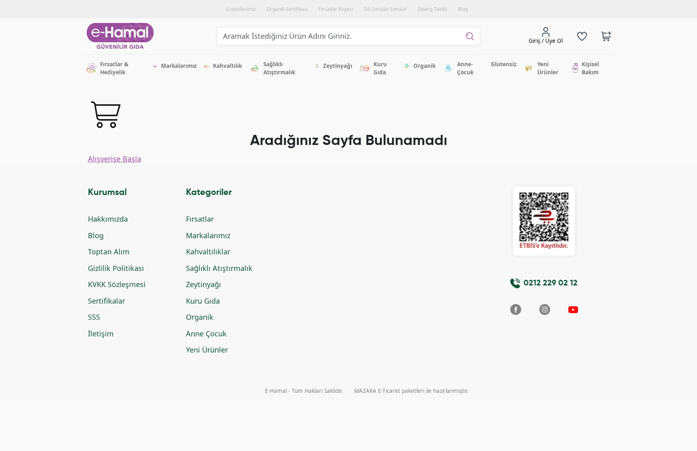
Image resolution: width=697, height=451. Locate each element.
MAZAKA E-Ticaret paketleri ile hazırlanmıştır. (411, 390)
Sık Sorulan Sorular (385, 9)
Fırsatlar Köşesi (336, 9)
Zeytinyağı (203, 284)
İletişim (101, 333)
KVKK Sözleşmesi (117, 284)
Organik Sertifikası (287, 9)
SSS (94, 317)
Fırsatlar (200, 219)
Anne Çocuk (206, 333)
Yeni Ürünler (207, 350)
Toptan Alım (108, 251)
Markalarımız (208, 235)
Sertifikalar (106, 301)
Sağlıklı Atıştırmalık (219, 268)
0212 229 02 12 (551, 283)
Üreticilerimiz (240, 9)
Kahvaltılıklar (208, 251)
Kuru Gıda (203, 301)
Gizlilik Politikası (116, 268)
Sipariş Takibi (432, 9)
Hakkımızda (108, 219)
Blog (463, 9)
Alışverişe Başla (114, 159)
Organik (199, 317)
